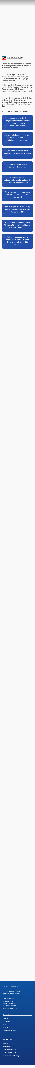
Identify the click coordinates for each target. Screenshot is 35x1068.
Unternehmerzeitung (9, 1030)
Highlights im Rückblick (21, 419)
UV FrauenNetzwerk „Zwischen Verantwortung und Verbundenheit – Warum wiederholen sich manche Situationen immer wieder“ (16, 520)
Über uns (5, 1018)
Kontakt (5, 1043)
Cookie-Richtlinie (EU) (9, 1053)
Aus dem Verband (23, 454)
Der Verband (7, 457)
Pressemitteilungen (17, 601)
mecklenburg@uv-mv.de (10, 1008)
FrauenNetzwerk (17, 527)
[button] (32, 3)
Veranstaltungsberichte (24, 421)
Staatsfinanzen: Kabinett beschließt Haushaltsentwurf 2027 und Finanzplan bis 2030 (17, 592)
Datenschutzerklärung (9, 1050)
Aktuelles (15, 454)
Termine (5, 1027)
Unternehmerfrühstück (10, 421)
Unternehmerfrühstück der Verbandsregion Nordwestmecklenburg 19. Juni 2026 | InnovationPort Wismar (17, 413)
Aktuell (5, 1024)
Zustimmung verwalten (1, 1066)
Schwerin (15, 490)
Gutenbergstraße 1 (8, 999)
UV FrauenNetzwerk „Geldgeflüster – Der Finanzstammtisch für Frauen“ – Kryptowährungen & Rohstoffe (16, 557)
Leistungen (6, 1021)
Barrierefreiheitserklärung (11, 1056)
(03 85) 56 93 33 (10, 1003)
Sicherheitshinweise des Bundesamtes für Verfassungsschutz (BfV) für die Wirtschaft (17, 448)
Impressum (6, 1046)
